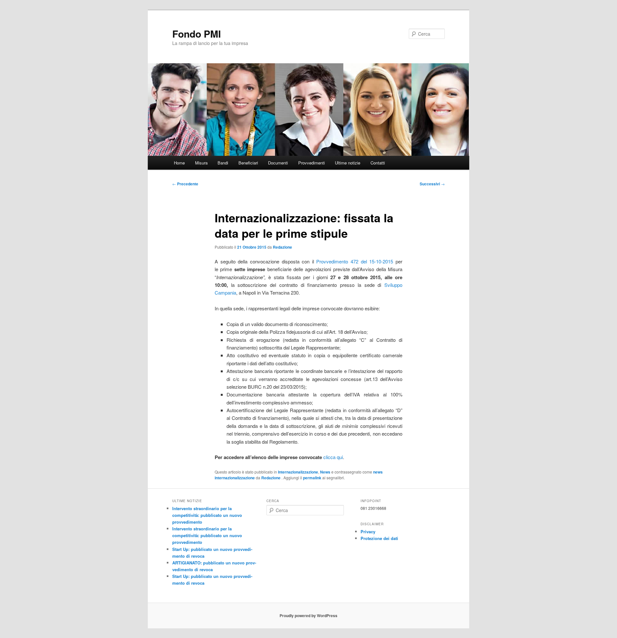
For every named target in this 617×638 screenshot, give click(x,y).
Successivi (432, 184)
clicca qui (333, 457)
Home (179, 163)
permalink (312, 478)
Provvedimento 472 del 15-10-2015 (354, 261)
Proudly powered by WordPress (308, 615)
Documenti (278, 163)
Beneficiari (248, 163)
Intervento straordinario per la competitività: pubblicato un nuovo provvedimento (207, 515)
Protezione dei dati (379, 538)
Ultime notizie (347, 163)
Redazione (282, 247)
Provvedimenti (311, 163)
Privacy (368, 531)
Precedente (185, 184)
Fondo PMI (196, 33)
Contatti (378, 163)
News (325, 472)
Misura (201, 163)
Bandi (223, 163)
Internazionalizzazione (298, 472)
